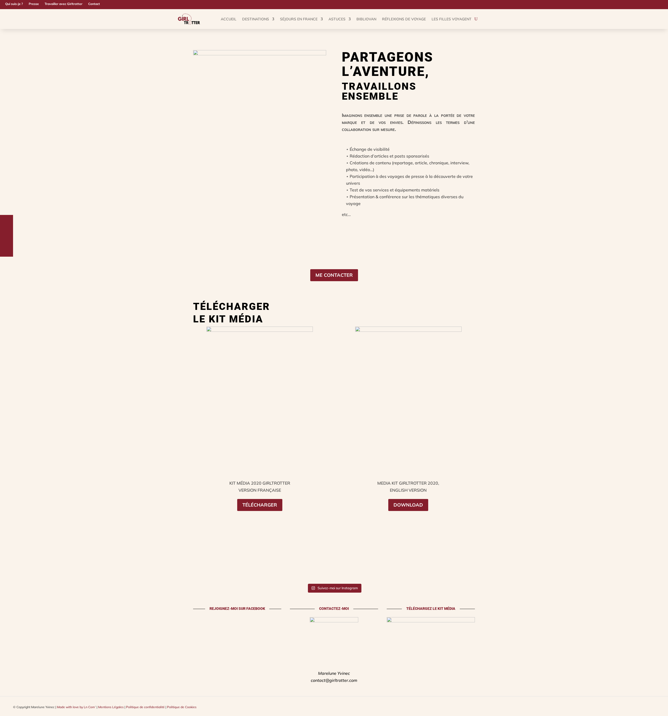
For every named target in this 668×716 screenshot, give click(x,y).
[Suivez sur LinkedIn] (665, 4)
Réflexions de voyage (404, 19)
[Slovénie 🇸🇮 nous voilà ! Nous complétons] (501, 560)
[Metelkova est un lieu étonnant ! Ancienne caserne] (100, 560)
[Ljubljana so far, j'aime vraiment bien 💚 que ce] (367, 560)
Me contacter (334, 275)
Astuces (337, 19)
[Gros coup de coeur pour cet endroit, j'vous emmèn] (300, 560)
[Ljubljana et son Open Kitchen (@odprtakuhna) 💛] (434, 560)
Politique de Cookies (181, 707)
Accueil (228, 19)
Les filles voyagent (452, 19)
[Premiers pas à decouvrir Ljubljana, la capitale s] (567, 560)
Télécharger (259, 505)
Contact (94, 4)
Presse (34, 4)
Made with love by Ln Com (76, 707)
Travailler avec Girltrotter (63, 4)
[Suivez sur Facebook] (656, 4)
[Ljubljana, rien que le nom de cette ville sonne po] (167, 560)
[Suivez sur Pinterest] (648, 4)
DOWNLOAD (408, 505)
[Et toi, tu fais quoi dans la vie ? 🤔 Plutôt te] (33, 560)
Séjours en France (299, 19)
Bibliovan (366, 19)
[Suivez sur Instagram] (640, 4)
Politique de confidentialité (145, 707)
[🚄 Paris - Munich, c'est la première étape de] (634, 560)
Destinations (255, 19)
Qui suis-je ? (14, 4)
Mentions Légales (111, 707)
